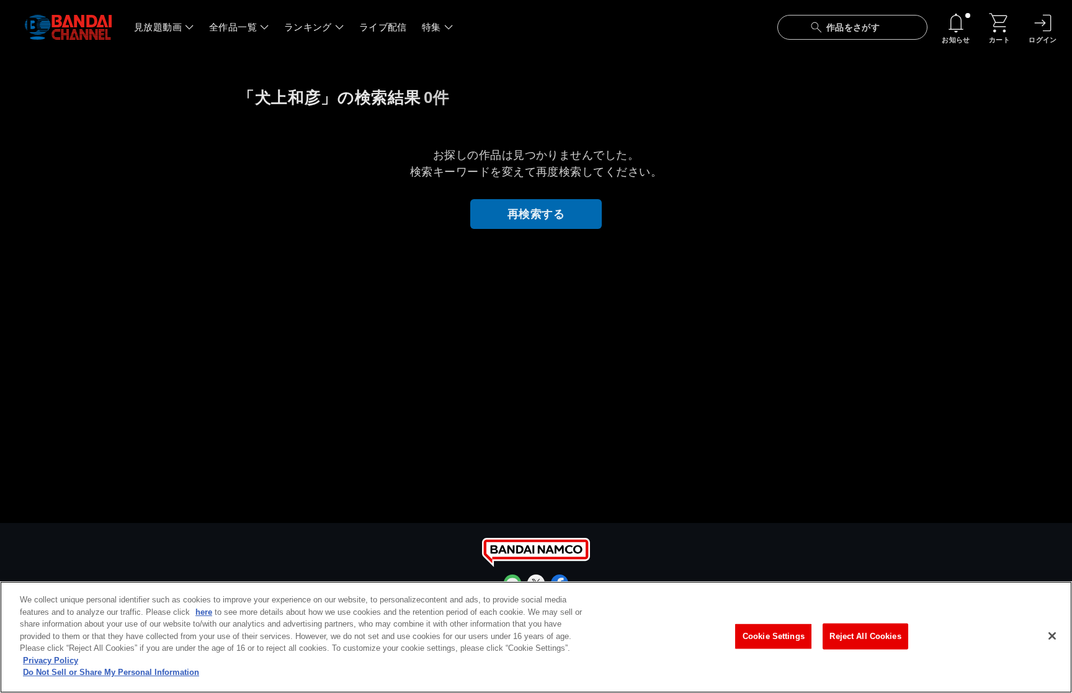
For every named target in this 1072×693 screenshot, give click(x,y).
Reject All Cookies (865, 636)
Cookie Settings (774, 636)
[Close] (1052, 636)
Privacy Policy (50, 660)
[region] (536, 637)
